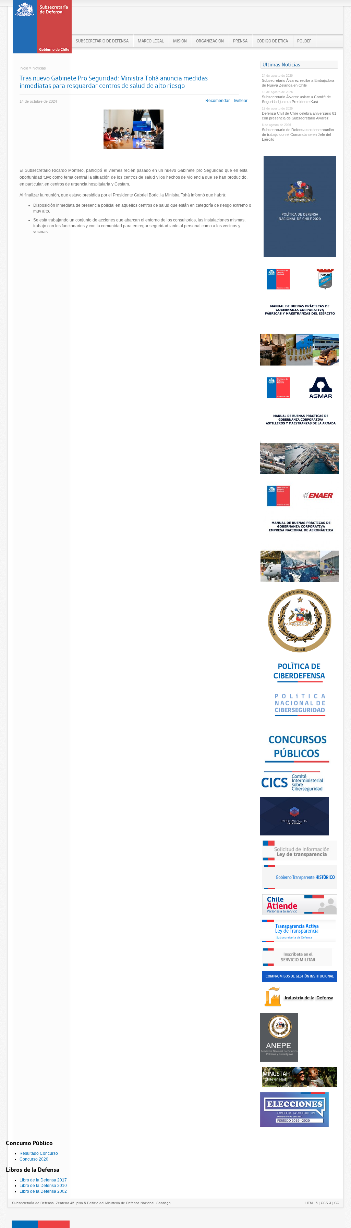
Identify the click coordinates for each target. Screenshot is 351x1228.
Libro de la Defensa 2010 (43, 1185)
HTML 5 (311, 1203)
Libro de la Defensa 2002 (43, 1191)
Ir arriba (40, 1224)
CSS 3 (326, 1203)
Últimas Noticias (281, 64)
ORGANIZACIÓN (210, 40)
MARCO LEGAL (151, 40)
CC (336, 1203)
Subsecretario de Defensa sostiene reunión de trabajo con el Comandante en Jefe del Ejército (298, 134)
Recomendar (217, 100)
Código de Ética (272, 40)
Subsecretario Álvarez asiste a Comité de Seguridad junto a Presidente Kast (296, 99)
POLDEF (304, 40)
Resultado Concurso (39, 1153)
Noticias (39, 68)
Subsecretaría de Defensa (42, 29)
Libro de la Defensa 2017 (43, 1180)
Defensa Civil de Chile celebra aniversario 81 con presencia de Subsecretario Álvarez (299, 115)
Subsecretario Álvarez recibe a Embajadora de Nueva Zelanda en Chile (298, 82)
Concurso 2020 (34, 1159)
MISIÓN (180, 40)
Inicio (24, 68)
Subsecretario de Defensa (102, 40)
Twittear (240, 100)
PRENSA (240, 40)
